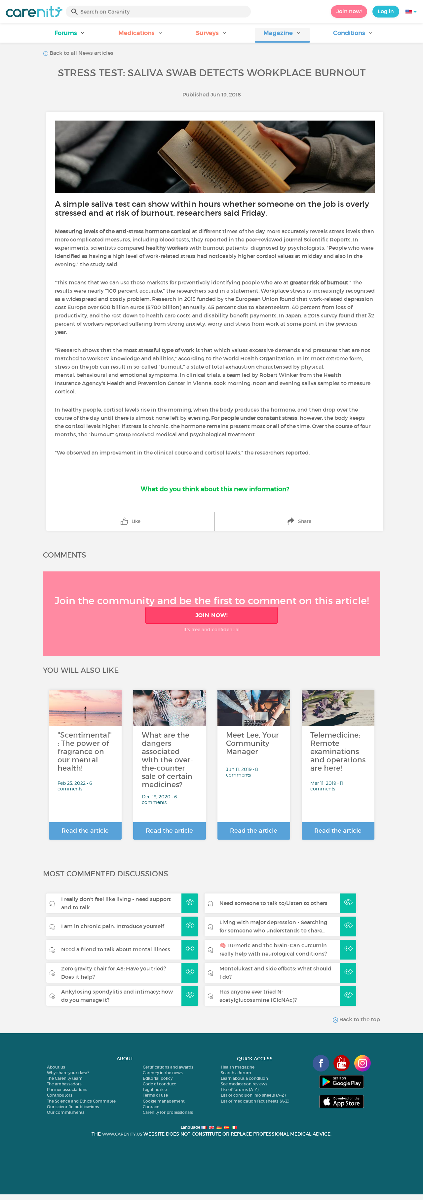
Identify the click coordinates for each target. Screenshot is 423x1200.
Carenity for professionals (168, 1112)
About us (56, 1067)
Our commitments (66, 1112)
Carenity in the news (163, 1072)
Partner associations (67, 1089)
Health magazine (237, 1067)
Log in (386, 11)
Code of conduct (159, 1083)
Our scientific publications (73, 1106)
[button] (69, 35)
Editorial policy (158, 1078)
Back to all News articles (80, 53)
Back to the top (359, 1019)
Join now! (349, 11)
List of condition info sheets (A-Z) (253, 1095)
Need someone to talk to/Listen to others (273, 903)
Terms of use (155, 1095)
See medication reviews (244, 1083)
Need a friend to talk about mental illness (115, 949)
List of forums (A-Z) (239, 1089)
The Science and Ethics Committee (81, 1101)
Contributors (59, 1095)
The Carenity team (65, 1078)
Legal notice (155, 1089)
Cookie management (164, 1101)
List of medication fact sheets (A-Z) (255, 1101)
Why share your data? (68, 1072)
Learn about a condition (244, 1078)
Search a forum (236, 1072)
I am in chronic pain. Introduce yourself (112, 926)
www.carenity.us (122, 1134)
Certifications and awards (168, 1067)
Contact (151, 1106)
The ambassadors (64, 1083)
